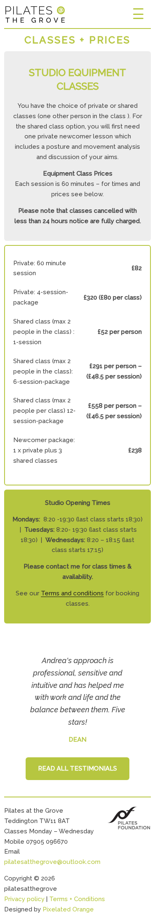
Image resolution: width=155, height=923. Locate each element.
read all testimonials (77, 768)
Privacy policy (24, 899)
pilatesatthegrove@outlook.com (52, 862)
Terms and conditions (72, 593)
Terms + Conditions (77, 899)
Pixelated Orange (68, 909)
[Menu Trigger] (138, 13)
